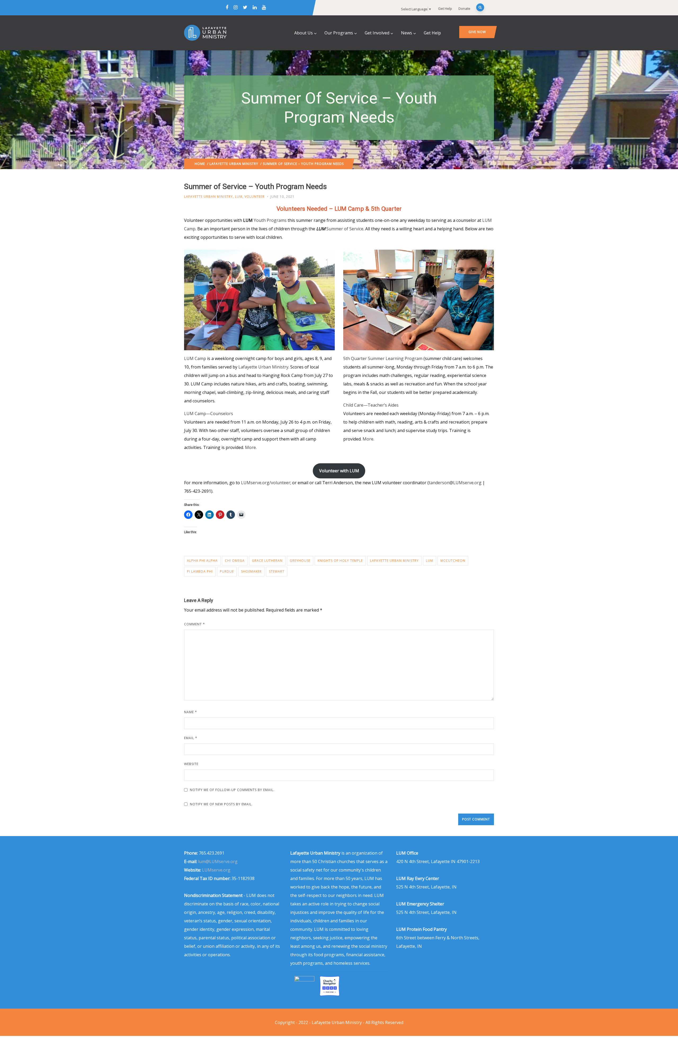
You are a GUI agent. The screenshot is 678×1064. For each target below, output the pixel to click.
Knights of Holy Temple (340, 560)
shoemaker (251, 571)
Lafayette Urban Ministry (233, 163)
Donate (464, 8)
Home (200, 163)
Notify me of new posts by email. (221, 804)
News (406, 33)
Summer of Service (344, 229)
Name (190, 712)
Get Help (445, 8)
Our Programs (338, 33)
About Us (303, 33)
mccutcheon (452, 560)
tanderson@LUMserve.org (455, 483)
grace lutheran (267, 560)
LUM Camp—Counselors (208, 413)
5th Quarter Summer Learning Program (382, 358)
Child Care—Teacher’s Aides (371, 405)
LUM (238, 196)
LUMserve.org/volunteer (265, 483)
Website (191, 764)
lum (429, 560)
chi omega (235, 560)
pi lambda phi (200, 571)
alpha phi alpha (202, 560)
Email (190, 738)
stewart (276, 571)
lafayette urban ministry (394, 560)
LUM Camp (195, 358)
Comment (194, 624)
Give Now (477, 32)
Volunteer (254, 196)
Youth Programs (270, 220)
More (250, 447)
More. (368, 439)
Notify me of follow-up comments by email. (232, 790)
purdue (227, 571)
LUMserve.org (216, 870)
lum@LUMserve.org (218, 861)
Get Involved (377, 33)
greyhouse (300, 560)
